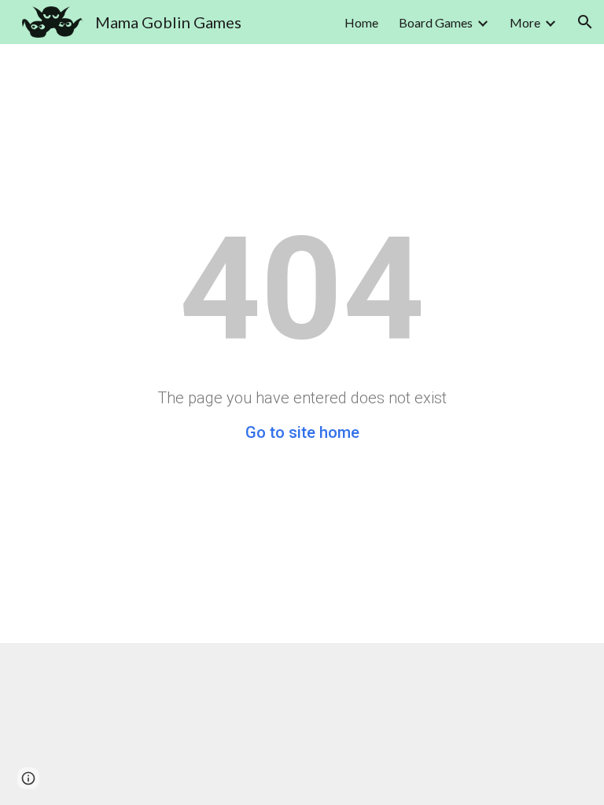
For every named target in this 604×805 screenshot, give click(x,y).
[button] (585, 22)
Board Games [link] (436, 22)
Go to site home (302, 432)
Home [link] (361, 22)
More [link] (525, 22)
